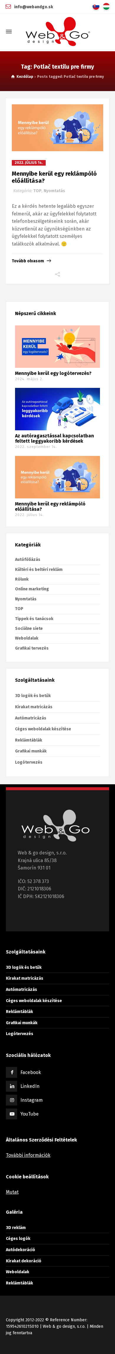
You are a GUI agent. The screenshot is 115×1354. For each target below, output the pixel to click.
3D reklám (16, 1227)
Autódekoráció (20, 1249)
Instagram (31, 1100)
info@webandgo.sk (33, 6)
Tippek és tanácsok (34, 618)
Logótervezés (28, 762)
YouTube (29, 1114)
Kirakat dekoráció (23, 1260)
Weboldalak (26, 638)
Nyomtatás (54, 190)
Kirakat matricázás (33, 706)
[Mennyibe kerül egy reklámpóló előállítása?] (57, 127)
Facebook (30, 1072)
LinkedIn (30, 1086)
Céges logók (18, 1238)
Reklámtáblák (28, 740)
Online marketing (32, 589)
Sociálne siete (29, 628)
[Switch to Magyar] (107, 6)
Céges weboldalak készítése (43, 729)
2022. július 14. (29, 163)
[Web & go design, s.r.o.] (57, 31)
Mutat (12, 1192)
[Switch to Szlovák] (97, 6)
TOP (37, 190)
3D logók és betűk (33, 695)
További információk (28, 1155)
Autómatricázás (30, 718)
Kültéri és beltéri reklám (39, 569)
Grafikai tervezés (32, 648)
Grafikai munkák (31, 751)
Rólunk (22, 579)
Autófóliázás (27, 559)
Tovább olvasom (28, 260)
